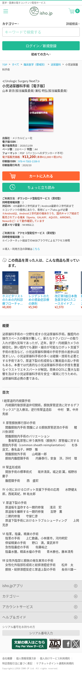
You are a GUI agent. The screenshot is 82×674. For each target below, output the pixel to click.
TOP (4, 64)
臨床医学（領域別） (35, 64)
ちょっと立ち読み (41, 187)
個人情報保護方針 (26, 658)
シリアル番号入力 (41, 633)
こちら (36, 249)
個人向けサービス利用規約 (55, 658)
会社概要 (7, 658)
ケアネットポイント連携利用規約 (55, 663)
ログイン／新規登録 (41, 45)
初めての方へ (40, 54)
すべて (15, 64)
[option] (13, 290)
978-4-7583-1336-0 (29, 161)
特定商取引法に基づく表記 (17, 663)
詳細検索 (72, 23)
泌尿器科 (56, 64)
